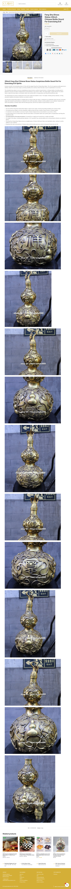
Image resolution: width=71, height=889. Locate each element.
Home (4, 12)
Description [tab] (30, 77)
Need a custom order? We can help (61, 886)
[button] (40, 37)
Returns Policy (39, 880)
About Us (21, 874)
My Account (60, 4)
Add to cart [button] (61, 859)
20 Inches (47, 28)
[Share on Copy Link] (62, 54)
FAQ (37, 875)
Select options (10, 859)
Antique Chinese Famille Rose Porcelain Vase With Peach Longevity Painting (59, 855)
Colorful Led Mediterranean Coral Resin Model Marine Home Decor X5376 (43, 855)
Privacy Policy (22, 881)
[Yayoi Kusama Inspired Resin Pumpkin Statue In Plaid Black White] (27, 844)
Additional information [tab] (38, 77)
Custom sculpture (40, 881)
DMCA (21, 878)
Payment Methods (40, 877)
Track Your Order (40, 874)
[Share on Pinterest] (53, 54)
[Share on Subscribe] (59, 54)
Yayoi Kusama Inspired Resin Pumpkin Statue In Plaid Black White (27, 854)
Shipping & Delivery (41, 878)
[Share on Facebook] (48, 54)
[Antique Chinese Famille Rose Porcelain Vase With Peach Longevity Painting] (60, 844)
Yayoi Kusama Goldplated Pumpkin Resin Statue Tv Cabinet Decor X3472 (10, 855)
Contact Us (22, 877)
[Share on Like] (46, 54)
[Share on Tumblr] (55, 54)
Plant (7, 12)
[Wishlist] (16, 838)
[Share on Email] (57, 54)
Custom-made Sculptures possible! (52, 45)
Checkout (66, 4)
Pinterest (55, 874)
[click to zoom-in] (22, 37)
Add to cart (59, 33)
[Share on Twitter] (50, 54)
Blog (20, 875)
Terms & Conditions (24, 880)
